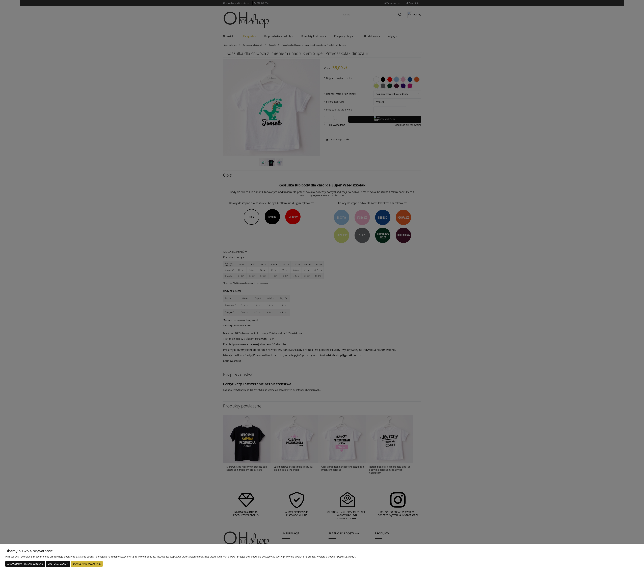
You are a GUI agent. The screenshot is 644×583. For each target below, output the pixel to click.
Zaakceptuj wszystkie (87, 564)
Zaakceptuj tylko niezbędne (25, 564)
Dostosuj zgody (58, 564)
